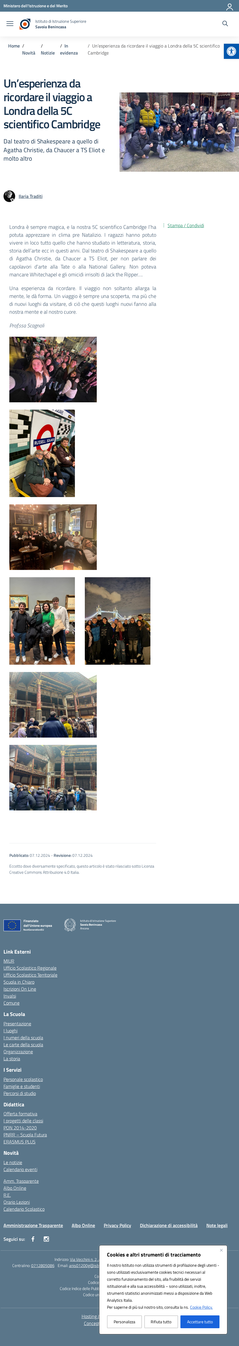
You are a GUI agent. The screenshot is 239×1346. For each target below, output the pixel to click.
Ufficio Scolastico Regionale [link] (30, 967)
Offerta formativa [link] (20, 1113)
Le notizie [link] (12, 1162)
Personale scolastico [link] (23, 1079)
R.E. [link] (7, 1194)
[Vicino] (221, 1250)
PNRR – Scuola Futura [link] (25, 1134)
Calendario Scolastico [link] (24, 1208)
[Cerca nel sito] (225, 24)
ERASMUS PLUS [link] (19, 1141)
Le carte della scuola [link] (23, 1044)
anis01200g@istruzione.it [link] (91, 1265)
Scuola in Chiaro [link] (18, 981)
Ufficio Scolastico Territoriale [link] (30, 974)
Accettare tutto (200, 1322)
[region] (163, 1289)
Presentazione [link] (17, 1023)
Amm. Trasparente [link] (21, 1180)
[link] (231, 51)
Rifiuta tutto (161, 1322)
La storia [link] (11, 1058)
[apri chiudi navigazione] (9, 24)
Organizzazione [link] (18, 1051)
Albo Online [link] (14, 1187)
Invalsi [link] (9, 995)
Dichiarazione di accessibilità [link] (169, 1225)
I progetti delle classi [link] (23, 1120)
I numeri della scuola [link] (23, 1037)
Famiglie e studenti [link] (21, 1086)
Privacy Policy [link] (117, 1225)
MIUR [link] (8, 960)
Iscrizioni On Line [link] (19, 988)
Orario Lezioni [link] (16, 1201)
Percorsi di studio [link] (19, 1093)
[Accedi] (230, 6)
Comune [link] (11, 1002)
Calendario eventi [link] (20, 1169)
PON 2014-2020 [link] (20, 1127)
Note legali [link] (217, 1225)
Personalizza (124, 1322)
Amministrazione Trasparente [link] (33, 1225)
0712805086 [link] (43, 1265)
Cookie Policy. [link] (201, 1307)
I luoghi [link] (10, 1030)
